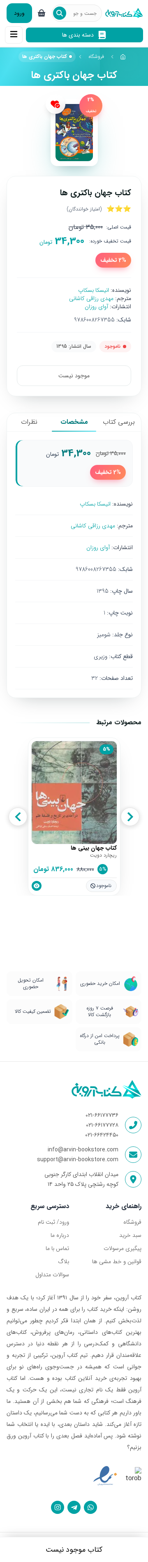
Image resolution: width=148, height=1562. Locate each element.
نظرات (29, 422)
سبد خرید (130, 1235)
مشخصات (74, 422)
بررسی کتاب (119, 422)
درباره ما (60, 1235)
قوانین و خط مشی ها (116, 1261)
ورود (19, 13)
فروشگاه (96, 56)
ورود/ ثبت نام (53, 1222)
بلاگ (63, 1261)
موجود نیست (74, 375)
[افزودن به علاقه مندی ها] (55, 104)
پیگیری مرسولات (122, 1248)
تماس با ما (57, 1248)
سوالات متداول (52, 1275)
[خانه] (123, 57)
